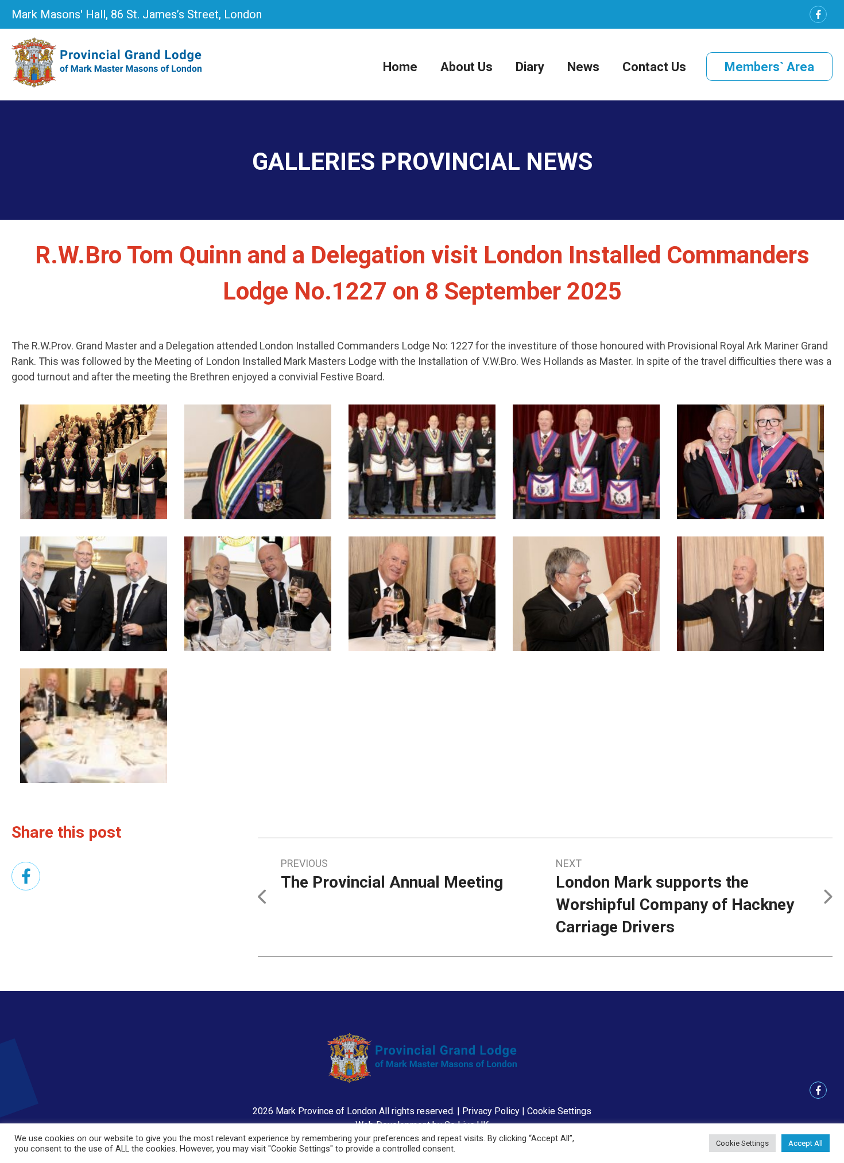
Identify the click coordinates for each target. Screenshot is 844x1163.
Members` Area (769, 67)
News (583, 67)
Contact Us (654, 67)
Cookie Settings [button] (559, 1111)
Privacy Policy (491, 1111)
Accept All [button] (805, 1143)
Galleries (313, 161)
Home (400, 67)
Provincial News (487, 161)
